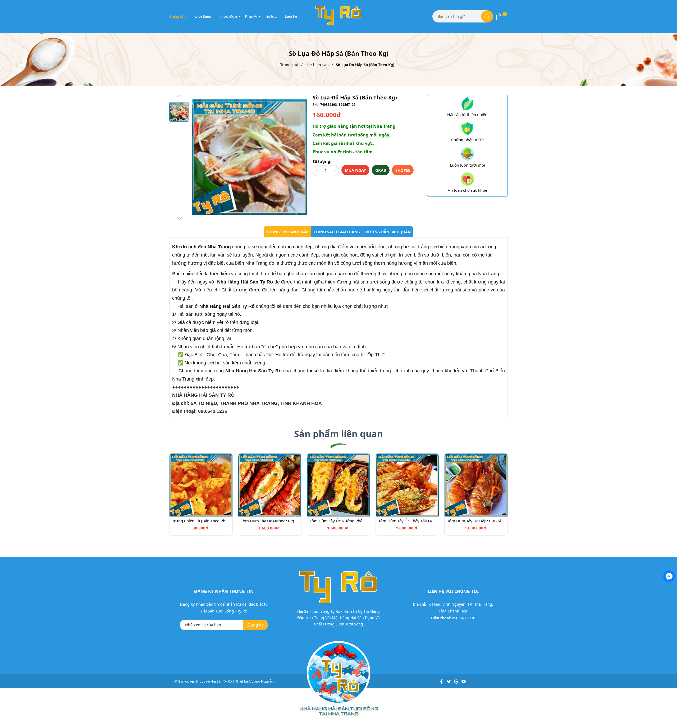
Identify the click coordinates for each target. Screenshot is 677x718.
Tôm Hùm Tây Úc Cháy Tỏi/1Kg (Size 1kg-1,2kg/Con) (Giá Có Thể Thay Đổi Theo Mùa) (407, 520)
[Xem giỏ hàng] (499, 16)
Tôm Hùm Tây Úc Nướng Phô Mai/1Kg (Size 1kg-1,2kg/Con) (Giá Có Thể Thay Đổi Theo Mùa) (338, 520)
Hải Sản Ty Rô (221, 681)
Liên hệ (291, 16)
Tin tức (271, 16)
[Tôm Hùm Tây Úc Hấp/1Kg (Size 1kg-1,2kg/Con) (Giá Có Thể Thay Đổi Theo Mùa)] (476, 484)
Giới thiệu (202, 16)
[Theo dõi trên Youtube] (463, 681)
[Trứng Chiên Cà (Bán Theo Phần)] (201, 484)
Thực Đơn (228, 16)
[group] (249, 157)
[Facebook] (668, 575)
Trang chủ (177, 16)
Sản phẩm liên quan (338, 434)
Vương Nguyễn (261, 681)
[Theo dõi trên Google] (457, 681)
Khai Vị (251, 16)
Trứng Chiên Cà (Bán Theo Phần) (201, 520)
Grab (380, 170)
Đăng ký (255, 625)
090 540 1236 (463, 617)
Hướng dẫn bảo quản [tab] (388, 231)
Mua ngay (355, 170)
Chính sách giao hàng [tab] (337, 231)
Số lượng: (322, 161)
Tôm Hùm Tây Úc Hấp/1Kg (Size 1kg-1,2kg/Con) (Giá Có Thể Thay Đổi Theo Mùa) (476, 520)
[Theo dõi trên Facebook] (442, 681)
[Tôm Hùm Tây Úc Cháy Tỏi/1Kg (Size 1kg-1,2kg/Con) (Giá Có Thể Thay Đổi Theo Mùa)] (407, 484)
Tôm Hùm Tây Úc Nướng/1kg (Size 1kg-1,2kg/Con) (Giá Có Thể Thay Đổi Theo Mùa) (270, 520)
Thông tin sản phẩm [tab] (287, 231)
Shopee (402, 170)
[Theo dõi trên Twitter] (449, 681)
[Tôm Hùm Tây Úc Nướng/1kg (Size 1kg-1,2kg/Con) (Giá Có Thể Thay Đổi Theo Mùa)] (269, 484)
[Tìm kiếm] (487, 16)
